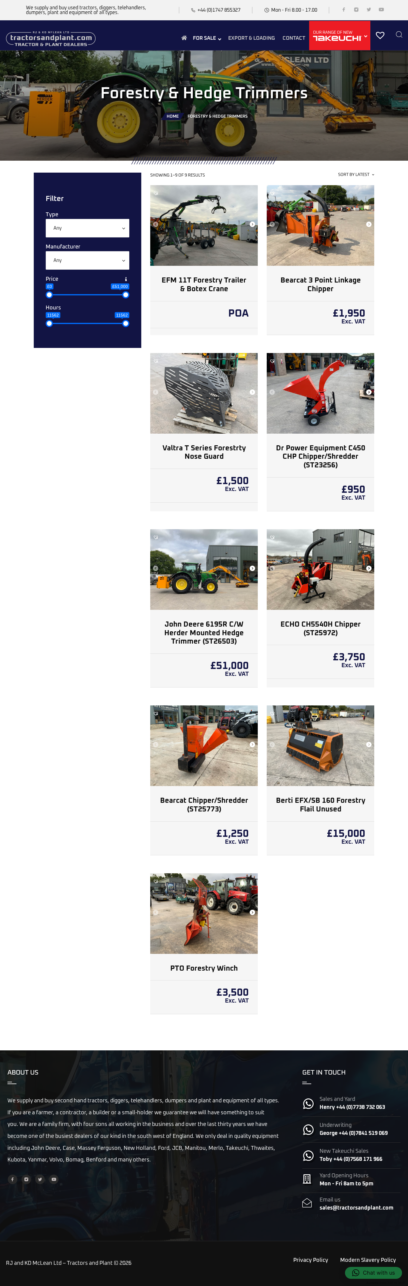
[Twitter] (369, 10)
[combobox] (87, 228)
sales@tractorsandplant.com (356, 1208)
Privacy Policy (310, 1260)
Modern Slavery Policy (368, 1260)
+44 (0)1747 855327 (218, 10)
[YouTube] (381, 10)
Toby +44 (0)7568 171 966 (351, 1159)
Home (173, 116)
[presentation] (155, 225)
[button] (156, 193)
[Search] (399, 35)
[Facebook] (343, 10)
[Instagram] (356, 10)
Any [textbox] (57, 228)
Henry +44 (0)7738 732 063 (352, 1107)
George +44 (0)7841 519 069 (354, 1133)
